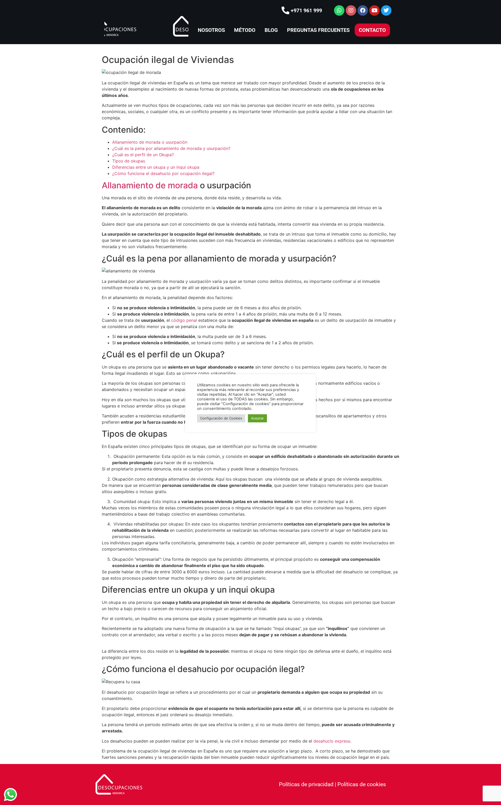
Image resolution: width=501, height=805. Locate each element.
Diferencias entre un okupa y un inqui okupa (155, 167)
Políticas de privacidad (306, 784)
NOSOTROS (211, 30)
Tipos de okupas (128, 161)
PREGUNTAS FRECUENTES (318, 30)
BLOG (271, 30)
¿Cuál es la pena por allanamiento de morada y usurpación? (171, 148)
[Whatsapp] (339, 10)
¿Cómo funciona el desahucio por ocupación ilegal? (163, 173)
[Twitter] (386, 10)
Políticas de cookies (361, 784)
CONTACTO (372, 30)
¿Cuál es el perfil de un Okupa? (143, 154)
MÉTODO (244, 30)
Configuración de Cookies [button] (221, 418)
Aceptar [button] (257, 418)
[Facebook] (362, 10)
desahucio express (331, 741)
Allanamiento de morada (150, 185)
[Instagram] (351, 10)
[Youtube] (374, 10)
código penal (184, 320)
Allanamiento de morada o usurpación (149, 142)
